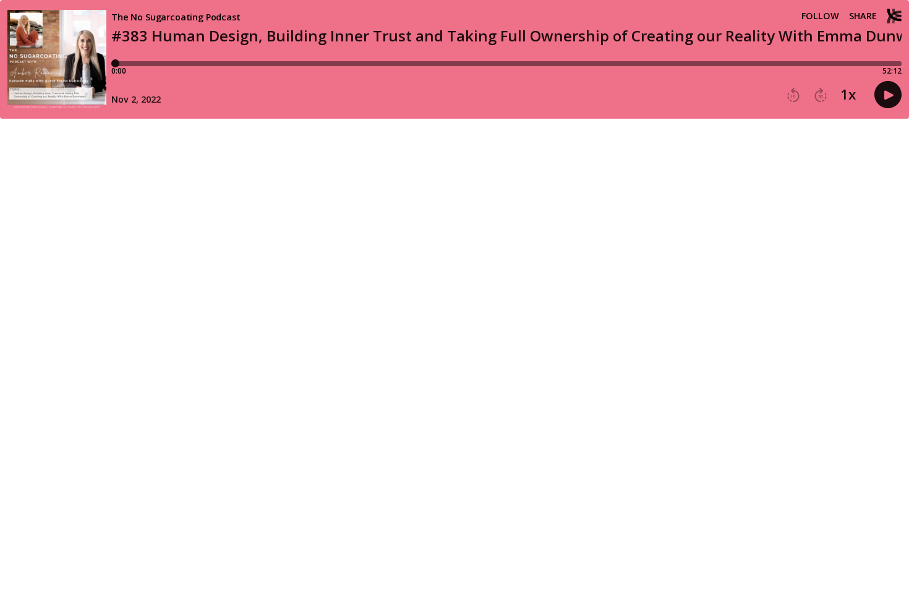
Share (863, 16)
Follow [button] (820, 16)
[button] (793, 95)
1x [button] (848, 94)
